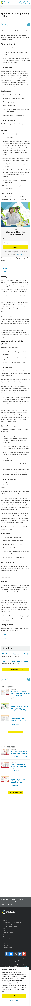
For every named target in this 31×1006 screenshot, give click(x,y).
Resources (4, 7)
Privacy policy (6, 945)
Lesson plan (14, 704)
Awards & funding (7, 939)
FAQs (2, 904)
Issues (21, 900)
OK (14, 996)
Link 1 (5, 264)
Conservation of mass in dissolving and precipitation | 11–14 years (20, 708)
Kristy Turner (15, 698)
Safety (9, 904)
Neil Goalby (25, 756)
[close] (29, 21)
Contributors (5, 902)
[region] (14, 986)
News (4, 928)
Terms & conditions (7, 947)
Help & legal (6, 943)
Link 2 (5, 268)
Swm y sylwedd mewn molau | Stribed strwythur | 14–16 (20, 766)
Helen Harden (15, 756)
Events (4, 930)
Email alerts (16, 902)
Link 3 (5, 271)
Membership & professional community (12, 922)
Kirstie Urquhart (16, 770)
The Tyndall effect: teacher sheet (15, 661)
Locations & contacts (8, 932)
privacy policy (20, 254)
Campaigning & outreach (9, 924)
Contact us (4, 900)
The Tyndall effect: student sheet (15, 654)
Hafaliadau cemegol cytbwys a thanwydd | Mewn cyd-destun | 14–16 (20, 780)
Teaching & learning (7, 937)
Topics (13, 900)
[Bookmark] (28, 24)
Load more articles (15, 732)
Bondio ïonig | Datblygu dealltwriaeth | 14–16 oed (20, 752)
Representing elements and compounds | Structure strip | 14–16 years (20, 693)
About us (5, 920)
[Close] (26, 969)
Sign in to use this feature (21, 21)
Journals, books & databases (10, 926)
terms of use (6, 252)
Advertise (5, 941)
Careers (4, 934)
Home (4, 918)
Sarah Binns (15, 785)
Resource (13, 689)
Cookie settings (14, 1000)
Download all (15, 669)
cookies (24, 966)
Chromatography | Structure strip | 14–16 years (18, 720)
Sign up (14, 247)
